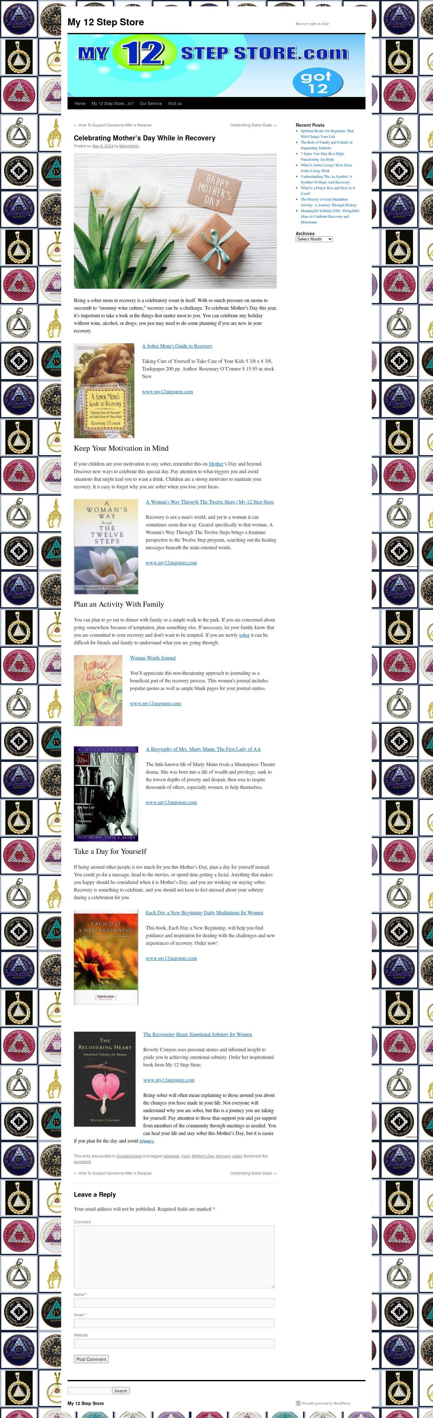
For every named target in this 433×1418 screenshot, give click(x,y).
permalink (82, 1161)
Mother (216, 463)
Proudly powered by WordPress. (326, 1403)
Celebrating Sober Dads (253, 124)
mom (185, 1155)
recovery (223, 1155)
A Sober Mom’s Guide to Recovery (177, 345)
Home (79, 103)
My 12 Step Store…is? (112, 103)
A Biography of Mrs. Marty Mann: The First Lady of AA (203, 748)
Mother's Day (203, 1155)
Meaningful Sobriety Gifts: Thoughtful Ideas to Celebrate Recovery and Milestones (330, 216)
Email (80, 1314)
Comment (82, 1221)
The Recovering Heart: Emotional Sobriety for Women (197, 1034)
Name (80, 1294)
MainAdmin (129, 145)
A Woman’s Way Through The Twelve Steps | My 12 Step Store (210, 501)
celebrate (171, 1155)
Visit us (175, 103)
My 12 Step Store (106, 21)
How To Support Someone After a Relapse (113, 124)
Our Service (151, 103)
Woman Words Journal (153, 657)
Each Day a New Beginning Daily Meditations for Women (204, 912)
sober (244, 634)
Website (81, 1334)
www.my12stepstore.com (167, 391)
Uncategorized (129, 1155)
